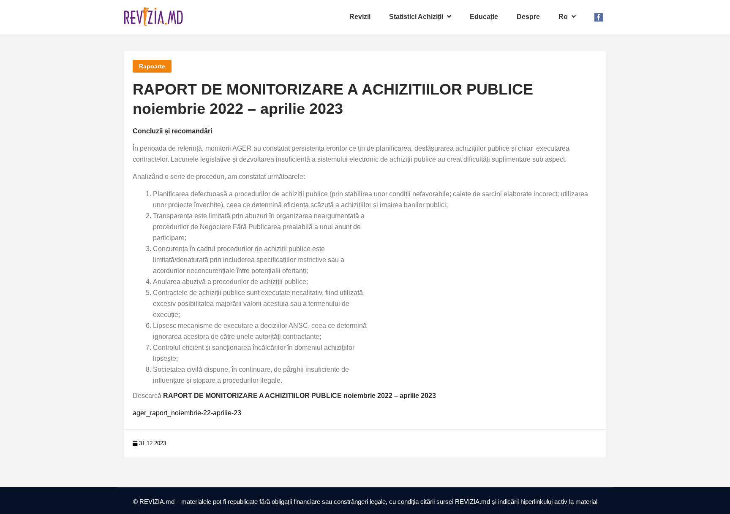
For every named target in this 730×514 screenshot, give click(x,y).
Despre (528, 16)
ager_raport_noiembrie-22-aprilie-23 (187, 413)
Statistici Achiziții (417, 16)
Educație (484, 16)
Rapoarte (152, 66)
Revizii (359, 16)
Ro (563, 16)
